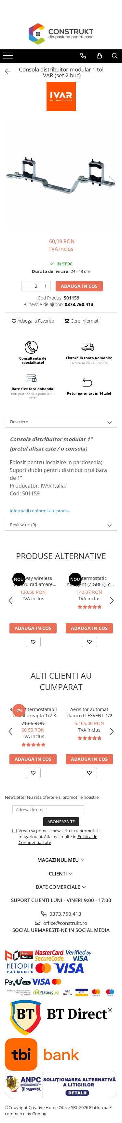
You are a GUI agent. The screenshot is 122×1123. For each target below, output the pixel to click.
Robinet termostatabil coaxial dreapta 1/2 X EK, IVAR (33, 712)
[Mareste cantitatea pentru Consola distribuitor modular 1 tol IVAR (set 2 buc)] (46, 286)
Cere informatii (85, 321)
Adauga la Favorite (35, 321)
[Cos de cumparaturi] (99, 55)
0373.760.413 (64, 914)
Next (112, 182)
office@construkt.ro (64, 923)
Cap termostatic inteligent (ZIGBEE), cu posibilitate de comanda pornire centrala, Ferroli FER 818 (89, 581)
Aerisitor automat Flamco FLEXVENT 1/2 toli (89, 712)
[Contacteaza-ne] (83, 55)
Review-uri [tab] (23, 525)
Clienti (58, 873)
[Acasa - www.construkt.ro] (61, 34)
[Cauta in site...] (114, 55)
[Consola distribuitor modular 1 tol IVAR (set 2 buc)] (61, 175)
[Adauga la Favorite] (33, 642)
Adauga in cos (79, 286)
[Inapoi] (5, 71)
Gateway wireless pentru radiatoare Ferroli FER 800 (33, 581)
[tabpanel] (61, 175)
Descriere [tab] (19, 422)
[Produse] (9, 57)
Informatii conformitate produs (40, 511)
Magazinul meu (58, 860)
